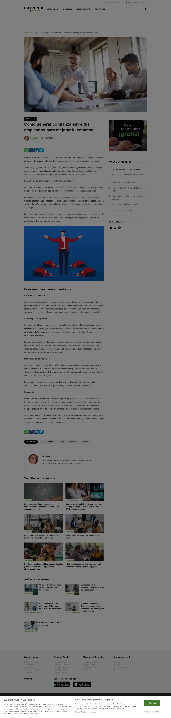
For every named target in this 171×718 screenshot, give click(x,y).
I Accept (152, 703)
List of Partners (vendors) (86, 712)
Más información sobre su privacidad (23, 714)
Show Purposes (151, 712)
